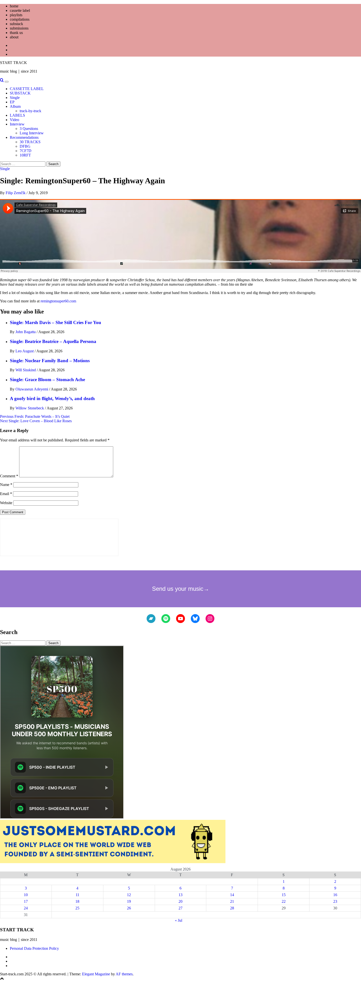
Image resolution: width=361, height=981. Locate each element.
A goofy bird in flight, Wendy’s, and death (52, 398)
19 (129, 901)
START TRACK (13, 63)
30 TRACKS (30, 142)
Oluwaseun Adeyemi (32, 389)
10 (26, 895)
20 (180, 901)
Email (6, 494)
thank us (16, 33)
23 (335, 901)
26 (129, 908)
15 (284, 895)
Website (6, 503)
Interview (17, 124)
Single (15, 97)
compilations (19, 19)
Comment (9, 476)
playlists (16, 15)
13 (180, 895)
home (14, 6)
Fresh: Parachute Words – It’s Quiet (34, 416)
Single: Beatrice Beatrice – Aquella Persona (53, 341)
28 (232, 908)
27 (180, 908)
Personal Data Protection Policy (34, 948)
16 (335, 895)
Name (6, 485)
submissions (19, 28)
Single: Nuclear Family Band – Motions (50, 360)
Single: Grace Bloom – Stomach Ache (47, 379)
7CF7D (25, 151)
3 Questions (29, 128)
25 (77, 908)
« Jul (178, 920)
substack (16, 24)
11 (77, 895)
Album (15, 106)
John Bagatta (26, 332)
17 (26, 901)
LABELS (17, 115)
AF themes (124, 974)
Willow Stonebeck (30, 408)
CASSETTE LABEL (27, 89)
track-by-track (30, 111)
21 (232, 901)
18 (77, 901)
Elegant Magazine (96, 974)
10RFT (25, 155)
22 (284, 901)
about (14, 37)
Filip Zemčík (16, 193)
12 (129, 895)
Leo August (25, 351)
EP (12, 102)
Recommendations (24, 137)
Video (14, 120)
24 (26, 908)
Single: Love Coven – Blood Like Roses (36, 421)
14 (232, 895)
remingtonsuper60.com (58, 301)
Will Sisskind (26, 370)
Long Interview (32, 133)
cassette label (20, 10)
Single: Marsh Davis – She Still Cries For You (55, 322)
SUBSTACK (20, 93)
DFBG (25, 146)
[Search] (2, 80)
